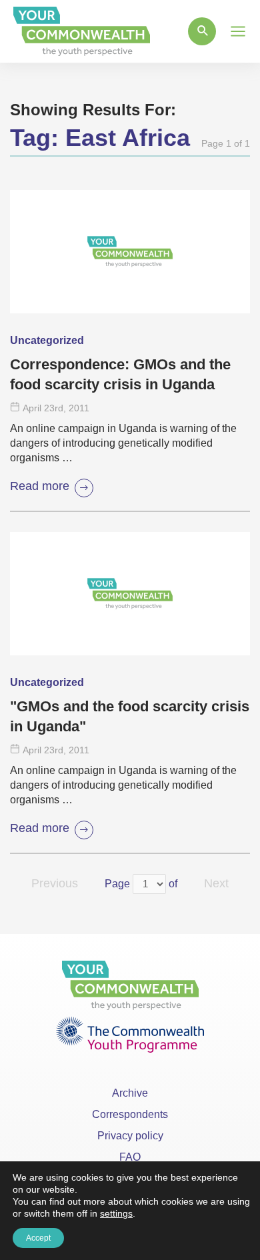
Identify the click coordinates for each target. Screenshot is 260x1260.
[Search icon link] (202, 31)
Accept (38, 1238)
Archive (130, 1093)
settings (116, 1213)
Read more (39, 486)
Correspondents (130, 1114)
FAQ (130, 1157)
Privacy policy (130, 1135)
